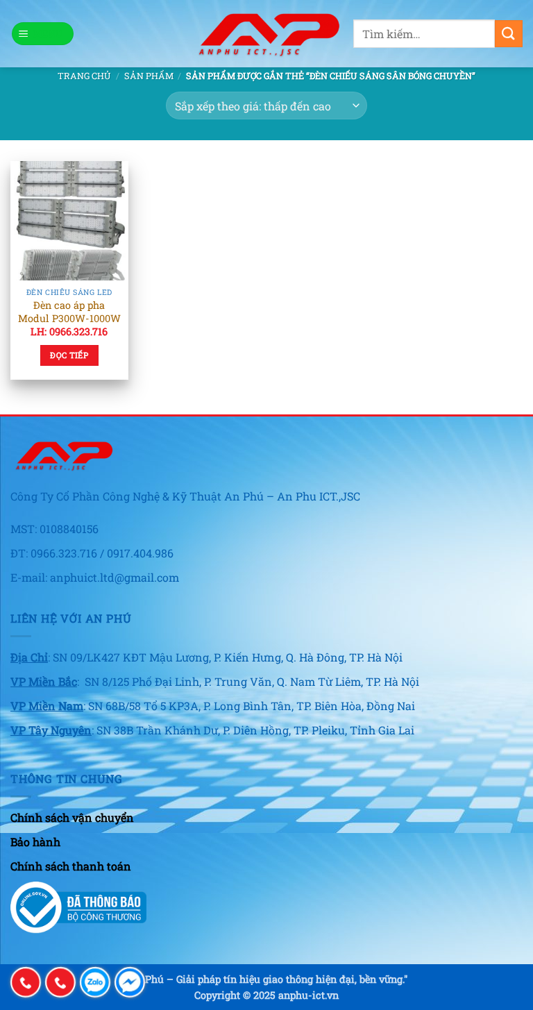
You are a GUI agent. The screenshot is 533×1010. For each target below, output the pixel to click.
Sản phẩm (149, 75)
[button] (43, 33)
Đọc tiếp (69, 355)
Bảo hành (35, 841)
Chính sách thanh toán (70, 866)
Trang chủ (84, 75)
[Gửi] (509, 33)
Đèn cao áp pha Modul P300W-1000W (69, 312)
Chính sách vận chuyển (72, 817)
